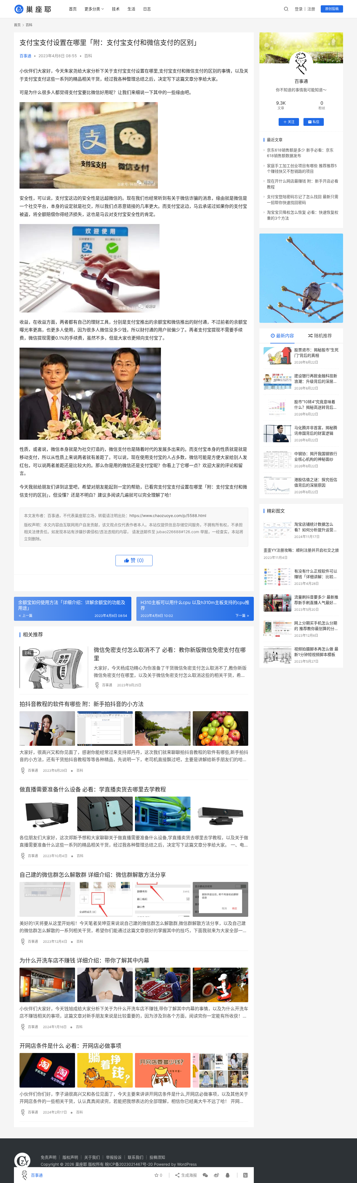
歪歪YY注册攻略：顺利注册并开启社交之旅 (301, 550)
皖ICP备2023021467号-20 (129, 1164)
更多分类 (92, 8)
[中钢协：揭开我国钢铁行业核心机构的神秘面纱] (277, 459)
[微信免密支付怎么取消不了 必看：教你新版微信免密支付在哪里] (54, 667)
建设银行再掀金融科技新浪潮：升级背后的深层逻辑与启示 (315, 381)
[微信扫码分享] (205, 1175)
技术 (116, 8)
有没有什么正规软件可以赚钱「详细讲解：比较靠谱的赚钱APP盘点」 (315, 576)
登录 (299, 8)
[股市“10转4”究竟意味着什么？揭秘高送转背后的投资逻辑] (277, 407)
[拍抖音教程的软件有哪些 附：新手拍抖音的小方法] (134, 728)
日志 (147, 8)
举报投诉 (114, 1157)
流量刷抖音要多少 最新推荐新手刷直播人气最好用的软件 (316, 602)
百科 (88, 55)
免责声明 (48, 1157)
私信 (316, 122)
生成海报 (188, 1175)
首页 (73, 8)
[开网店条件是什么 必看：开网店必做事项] (134, 1070)
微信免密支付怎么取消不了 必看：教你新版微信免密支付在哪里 (170, 654)
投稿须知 (157, 1157)
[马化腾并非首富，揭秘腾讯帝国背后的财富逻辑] (277, 433)
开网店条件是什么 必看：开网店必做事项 (70, 1046)
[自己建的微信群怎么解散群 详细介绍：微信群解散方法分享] (134, 899)
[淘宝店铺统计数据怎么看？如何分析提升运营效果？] (277, 530)
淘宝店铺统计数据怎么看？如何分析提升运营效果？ (315, 529)
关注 (291, 122)
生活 (131, 8)
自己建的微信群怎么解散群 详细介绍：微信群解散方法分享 (93, 875)
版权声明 (70, 1157)
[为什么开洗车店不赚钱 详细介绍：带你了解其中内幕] (134, 985)
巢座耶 (81, 1164)
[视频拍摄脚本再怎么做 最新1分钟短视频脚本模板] (277, 654)
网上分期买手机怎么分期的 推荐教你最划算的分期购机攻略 (316, 628)
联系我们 (135, 1157)
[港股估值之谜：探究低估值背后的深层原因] (277, 485)
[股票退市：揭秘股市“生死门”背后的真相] (277, 355)
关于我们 (92, 1157)
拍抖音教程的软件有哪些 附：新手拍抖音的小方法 (82, 704)
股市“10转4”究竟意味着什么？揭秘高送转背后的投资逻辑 (315, 407)
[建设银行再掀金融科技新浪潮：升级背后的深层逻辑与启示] (277, 381)
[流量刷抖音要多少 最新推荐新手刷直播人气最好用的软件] (277, 603)
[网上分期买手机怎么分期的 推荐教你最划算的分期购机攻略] (277, 629)
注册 (311, 8)
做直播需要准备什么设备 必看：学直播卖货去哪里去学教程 (93, 789)
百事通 (25, 55)
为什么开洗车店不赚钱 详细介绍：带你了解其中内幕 (84, 960)
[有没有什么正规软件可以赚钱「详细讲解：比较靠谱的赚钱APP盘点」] (277, 577)
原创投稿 (332, 9)
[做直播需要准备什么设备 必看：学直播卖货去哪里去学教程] (134, 814)
